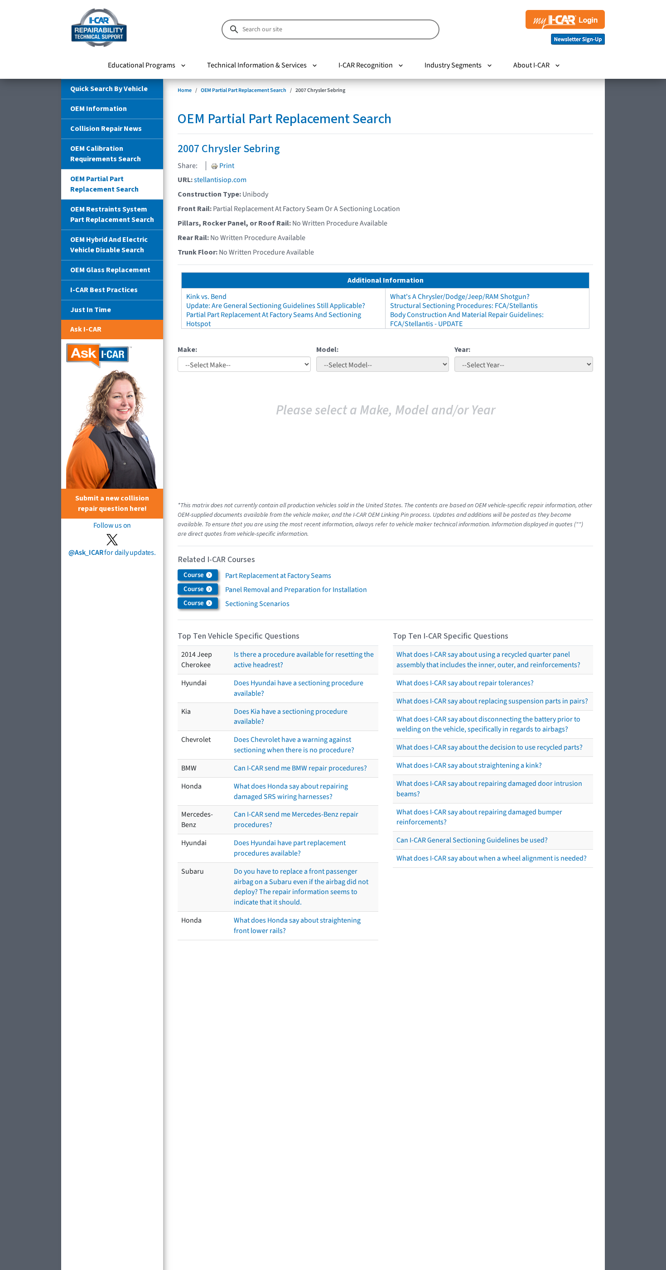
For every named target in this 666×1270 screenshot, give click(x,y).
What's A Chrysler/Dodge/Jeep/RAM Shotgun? (460, 297)
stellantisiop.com (220, 180)
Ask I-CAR (85, 329)
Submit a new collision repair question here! (112, 503)
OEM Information (98, 109)
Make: (187, 349)
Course (194, 575)
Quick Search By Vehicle (109, 89)
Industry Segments (453, 65)
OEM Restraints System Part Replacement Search (112, 214)
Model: (327, 349)
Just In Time (90, 310)
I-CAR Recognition (365, 65)
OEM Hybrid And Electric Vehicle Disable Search (109, 245)
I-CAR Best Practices (104, 290)
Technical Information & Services (257, 65)
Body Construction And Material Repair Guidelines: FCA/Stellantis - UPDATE (467, 319)
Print (226, 166)
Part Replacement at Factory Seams (278, 576)
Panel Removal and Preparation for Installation (296, 590)
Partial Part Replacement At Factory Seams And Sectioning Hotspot (273, 319)
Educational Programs (141, 65)
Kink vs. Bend (206, 297)
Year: (462, 349)
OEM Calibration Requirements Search (105, 154)
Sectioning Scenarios (257, 604)
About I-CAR (531, 65)
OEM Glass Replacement (110, 270)
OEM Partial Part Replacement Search (104, 184)
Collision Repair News (106, 129)
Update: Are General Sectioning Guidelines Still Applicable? (275, 306)
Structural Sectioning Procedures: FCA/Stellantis (464, 306)
